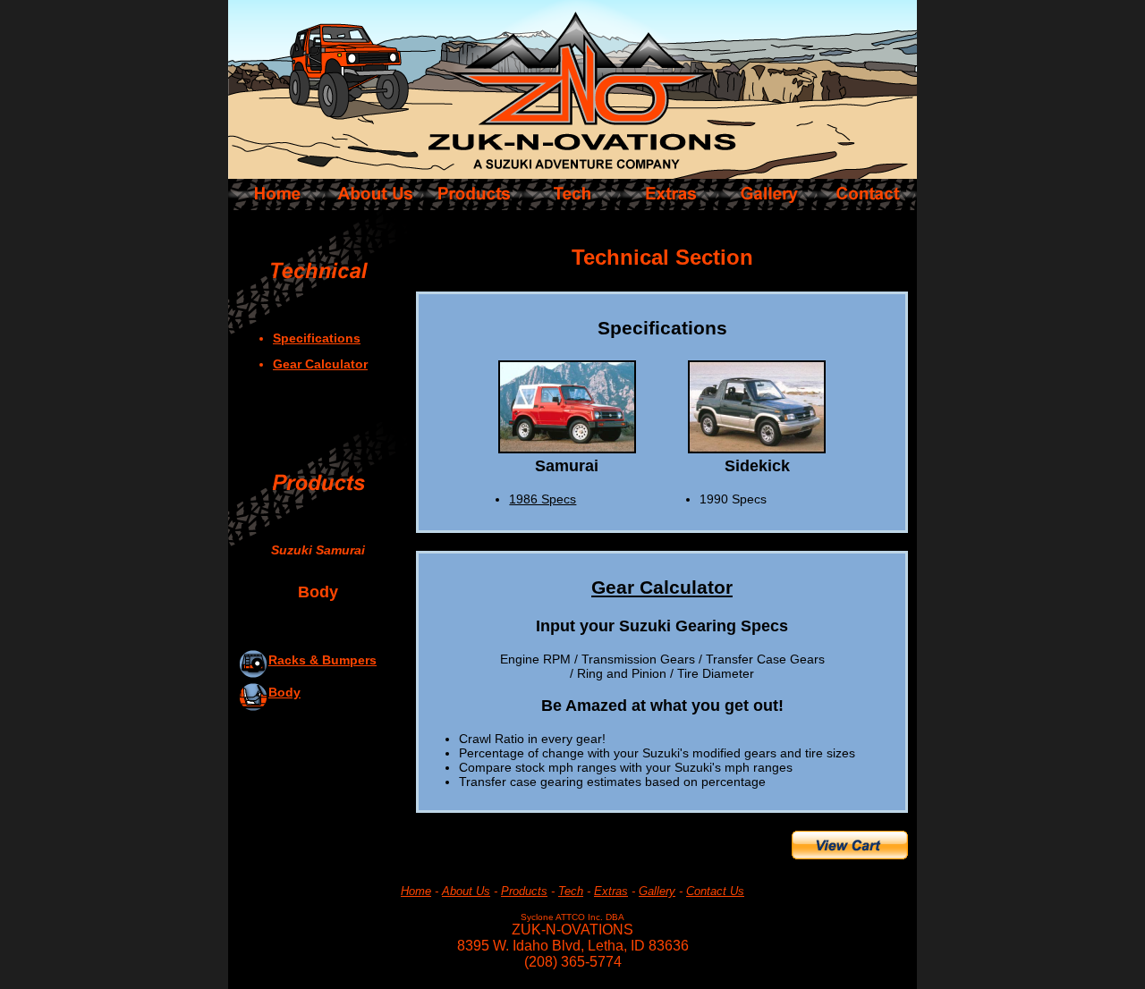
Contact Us (715, 891)
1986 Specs (542, 499)
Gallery (657, 891)
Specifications (316, 338)
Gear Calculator (320, 364)
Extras (611, 891)
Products (524, 891)
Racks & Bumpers (322, 660)
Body (284, 692)
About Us (466, 891)
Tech (570, 891)
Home (416, 891)
